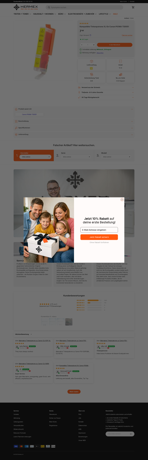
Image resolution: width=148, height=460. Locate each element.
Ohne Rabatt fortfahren (99, 242)
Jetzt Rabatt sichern (99, 237)
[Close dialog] (122, 199)
